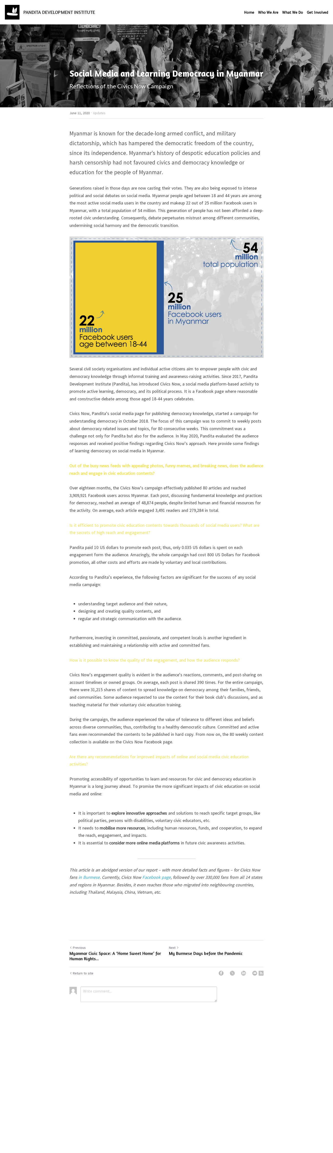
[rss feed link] (261, 973)
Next (172, 947)
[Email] (254, 973)
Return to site (83, 973)
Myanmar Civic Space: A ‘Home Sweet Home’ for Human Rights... (115, 956)
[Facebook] (221, 973)
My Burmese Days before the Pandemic (206, 953)
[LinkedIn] (243, 973)
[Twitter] (232, 973)
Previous (79, 947)
